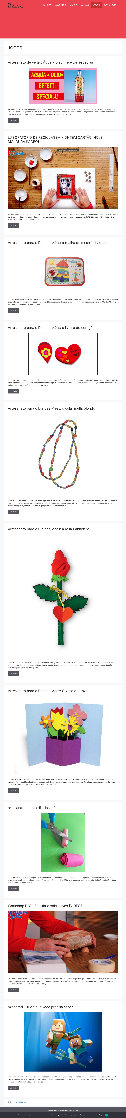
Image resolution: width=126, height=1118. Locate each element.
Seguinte (23, 1102)
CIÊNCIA (73, 5)
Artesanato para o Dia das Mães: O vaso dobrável (48, 691)
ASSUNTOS (60, 5)
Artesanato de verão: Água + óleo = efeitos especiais (51, 62)
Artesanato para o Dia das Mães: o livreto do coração (51, 328)
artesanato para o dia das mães (33, 808)
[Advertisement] (63, 24)
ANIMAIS (85, 5)
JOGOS (96, 5)
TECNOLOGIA (110, 5)
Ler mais (13, 120)
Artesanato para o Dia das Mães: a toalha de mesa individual (57, 243)
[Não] (124, 1115)
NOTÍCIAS (47, 5)
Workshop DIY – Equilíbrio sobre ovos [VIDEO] (45, 906)
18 (16, 1102)
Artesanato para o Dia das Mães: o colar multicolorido (51, 408)
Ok (106, 1115)
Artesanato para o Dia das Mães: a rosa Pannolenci (49, 529)
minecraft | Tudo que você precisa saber (40, 1007)
